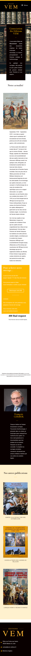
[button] (15, 290)
